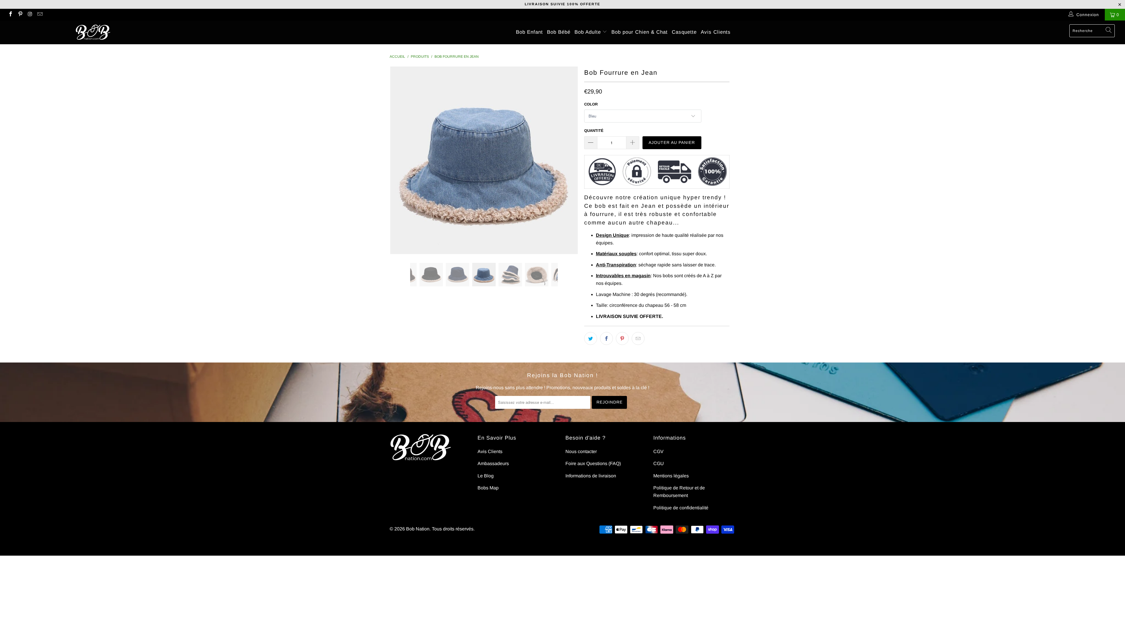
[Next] (568, 160)
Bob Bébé (558, 32)
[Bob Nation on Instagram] (30, 14)
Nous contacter (581, 451)
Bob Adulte (589, 32)
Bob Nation (417, 528)
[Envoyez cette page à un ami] (638, 338)
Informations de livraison (590, 475)
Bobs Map (488, 487)
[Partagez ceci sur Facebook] (606, 338)
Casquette (684, 32)
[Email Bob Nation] (40, 14)
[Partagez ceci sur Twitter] (590, 338)
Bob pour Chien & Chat (639, 32)
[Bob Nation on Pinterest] (20, 14)
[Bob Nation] (93, 32)
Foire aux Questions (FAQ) (593, 463)
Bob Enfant (529, 32)
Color (591, 104)
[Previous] (399, 160)
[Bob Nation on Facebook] (10, 14)
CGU (658, 463)
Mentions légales (671, 475)
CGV (658, 451)
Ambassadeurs (493, 463)
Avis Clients (716, 32)
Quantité (594, 130)
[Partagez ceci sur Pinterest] (622, 338)
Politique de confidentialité (680, 507)
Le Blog (486, 475)
